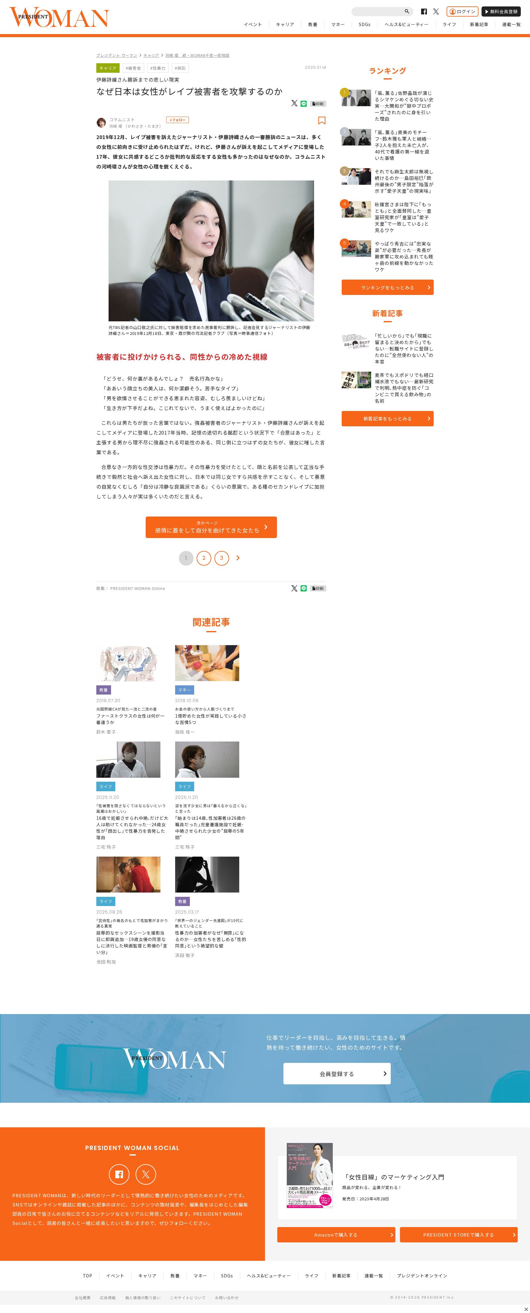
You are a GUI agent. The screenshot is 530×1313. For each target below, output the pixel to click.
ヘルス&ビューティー (407, 24)
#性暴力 (158, 68)
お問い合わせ (227, 1297)
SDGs (365, 24)
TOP (88, 1275)
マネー (338, 24)
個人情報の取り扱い (143, 1297)
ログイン (466, 11)
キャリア (285, 24)
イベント (253, 24)
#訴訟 (180, 68)
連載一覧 (511, 24)
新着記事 (479, 24)
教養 (312, 24)
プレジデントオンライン (422, 1275)
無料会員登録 (504, 11)
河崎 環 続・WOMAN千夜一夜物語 (197, 55)
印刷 (320, 103)
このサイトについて (188, 1297)
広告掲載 (108, 1297)
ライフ (449, 24)
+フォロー (178, 119)
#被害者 (133, 68)
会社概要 (83, 1297)
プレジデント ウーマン (116, 55)
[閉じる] (526, 1309)
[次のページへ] (238, 558)
